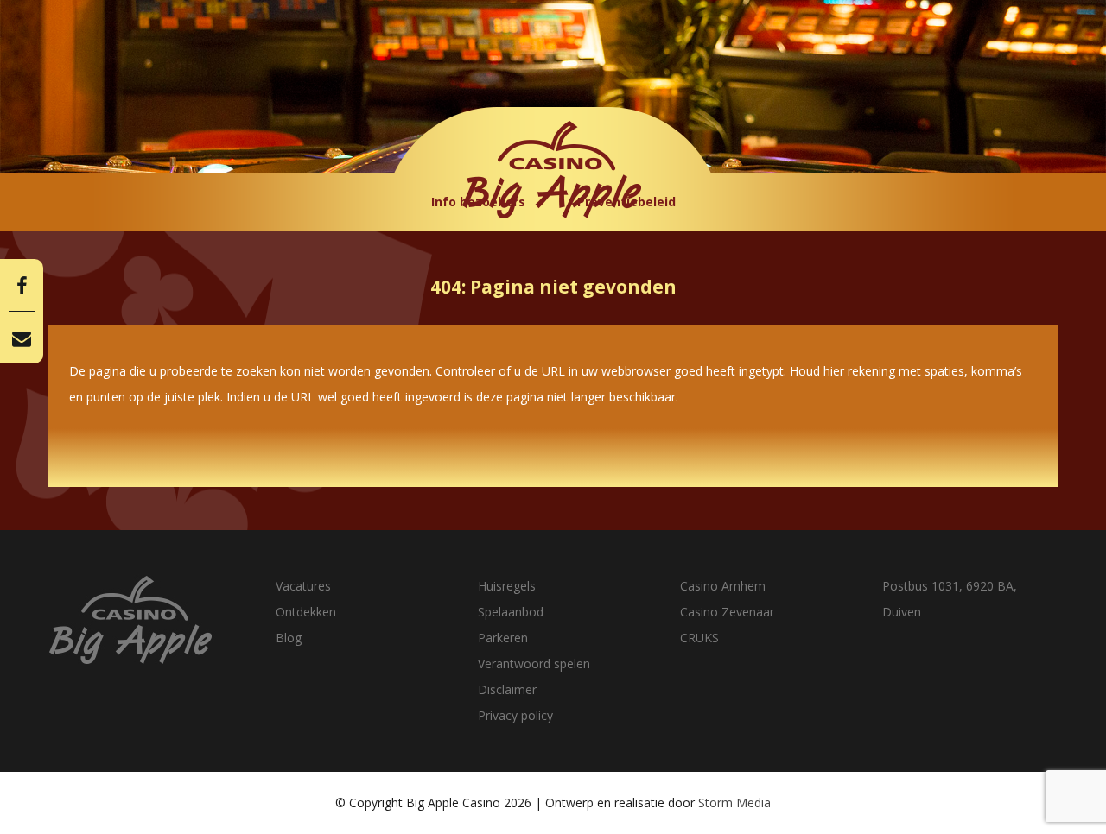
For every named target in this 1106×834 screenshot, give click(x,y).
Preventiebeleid (626, 201)
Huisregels (507, 586)
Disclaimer (507, 689)
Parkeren (503, 637)
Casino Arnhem (723, 586)
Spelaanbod (510, 611)
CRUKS (699, 637)
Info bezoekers (478, 201)
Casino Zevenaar (727, 611)
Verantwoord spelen (534, 663)
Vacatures (303, 586)
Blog (289, 637)
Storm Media (734, 802)
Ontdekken (306, 611)
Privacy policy (515, 715)
